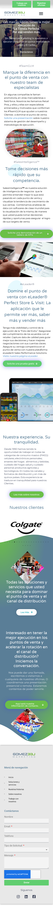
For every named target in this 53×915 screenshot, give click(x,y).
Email (7, 826)
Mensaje (9, 855)
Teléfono (9, 836)
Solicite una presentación (18, 118)
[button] (41, 13)
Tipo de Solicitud (13, 845)
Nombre (8, 816)
